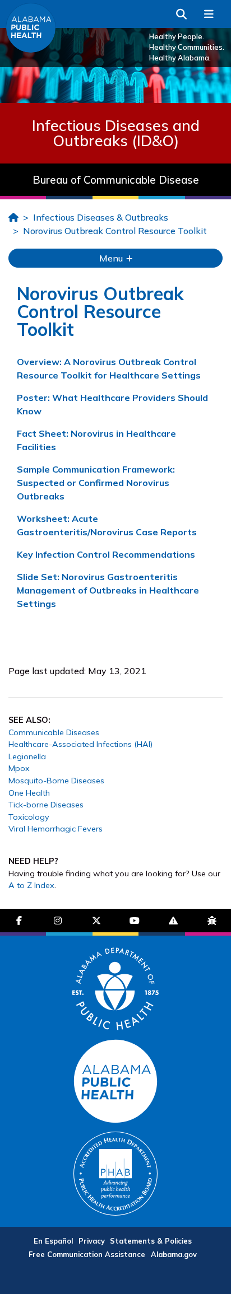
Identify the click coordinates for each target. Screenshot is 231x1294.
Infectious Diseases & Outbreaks (100, 217)
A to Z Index (31, 885)
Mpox (19, 768)
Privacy (91, 1240)
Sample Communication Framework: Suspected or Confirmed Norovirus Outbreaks (96, 483)
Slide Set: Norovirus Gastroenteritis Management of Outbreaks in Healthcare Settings (108, 590)
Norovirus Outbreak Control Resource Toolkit (115, 230)
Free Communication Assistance (87, 1254)
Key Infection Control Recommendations (106, 554)
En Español (53, 1240)
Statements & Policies (151, 1240)
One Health (29, 793)
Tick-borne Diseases (46, 805)
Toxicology (28, 817)
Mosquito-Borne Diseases (56, 781)
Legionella (27, 756)
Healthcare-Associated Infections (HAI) (80, 744)
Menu (112, 258)
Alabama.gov (174, 1254)
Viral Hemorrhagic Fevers (55, 829)
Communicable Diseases (53, 732)
